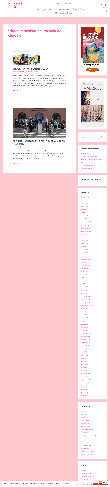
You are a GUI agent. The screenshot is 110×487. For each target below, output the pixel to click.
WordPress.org (85, 479)
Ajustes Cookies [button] (79, 484)
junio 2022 (84, 352)
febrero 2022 (85, 364)
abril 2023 (84, 321)
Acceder (83, 470)
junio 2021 (84, 389)
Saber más (89, 484)
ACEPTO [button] (96, 484)
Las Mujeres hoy (86, 433)
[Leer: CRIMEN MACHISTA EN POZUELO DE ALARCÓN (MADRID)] (40, 122)
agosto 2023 (85, 309)
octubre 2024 (85, 265)
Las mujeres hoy (44, 9)
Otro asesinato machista (89, 156)
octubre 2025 (85, 228)
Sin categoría (85, 448)
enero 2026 (84, 219)
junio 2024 (84, 278)
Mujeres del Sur (85, 439)
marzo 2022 (85, 361)
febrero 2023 (85, 327)
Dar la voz (84, 411)
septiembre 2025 (86, 231)
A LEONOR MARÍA (86, 168)
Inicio (57, 3)
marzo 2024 (85, 287)
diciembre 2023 (86, 296)
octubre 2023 (85, 302)
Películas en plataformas (88, 165)
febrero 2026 (85, 216)
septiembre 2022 (86, 343)
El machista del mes (63, 13)
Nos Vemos (84, 442)
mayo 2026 (84, 206)
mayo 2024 (84, 281)
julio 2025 (84, 237)
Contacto (67, 3)
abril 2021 (84, 395)
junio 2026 (84, 203)
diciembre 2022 (86, 333)
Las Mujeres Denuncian (20, 72)
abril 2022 (84, 358)
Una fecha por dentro (88, 454)
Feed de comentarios (87, 476)
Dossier (83, 417)
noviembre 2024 (86, 262)
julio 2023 (84, 312)
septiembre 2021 (86, 380)
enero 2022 (84, 367)
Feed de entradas (86, 473)
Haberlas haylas (86, 426)
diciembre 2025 (86, 222)
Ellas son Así (85, 423)
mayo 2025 (84, 244)
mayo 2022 (84, 355)
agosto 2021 (85, 383)
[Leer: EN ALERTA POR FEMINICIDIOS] (26, 57)
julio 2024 (84, 274)
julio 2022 (84, 349)
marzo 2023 (85, 324)
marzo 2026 (85, 213)
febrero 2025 (85, 253)
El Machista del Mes (87, 420)
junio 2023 (84, 315)
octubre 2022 (85, 339)
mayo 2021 (84, 392)
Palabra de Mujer (86, 445)
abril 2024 (84, 284)
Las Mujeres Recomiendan (89, 436)
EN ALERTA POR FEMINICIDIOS (31, 68)
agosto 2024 (85, 271)
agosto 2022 (85, 346)
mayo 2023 (84, 318)
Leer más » (16, 90)
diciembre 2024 (86, 259)
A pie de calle (85, 153)
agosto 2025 (85, 234)
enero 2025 (84, 256)
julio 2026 (84, 200)
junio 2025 (84, 240)
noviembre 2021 (86, 374)
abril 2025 (84, 247)
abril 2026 (84, 209)
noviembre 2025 (86, 225)
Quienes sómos (61, 9)
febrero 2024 (85, 290)
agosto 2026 (85, 197)
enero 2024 (84, 293)
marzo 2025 (85, 250)
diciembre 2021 (85, 370)
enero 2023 (84, 330)
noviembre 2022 (86, 336)
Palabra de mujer (80, 9)
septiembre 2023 (86, 305)
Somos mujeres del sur (88, 451)
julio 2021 (84, 386)
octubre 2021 (85, 377)
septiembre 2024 (86, 268)
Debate (83, 414)
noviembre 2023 (86, 299)
